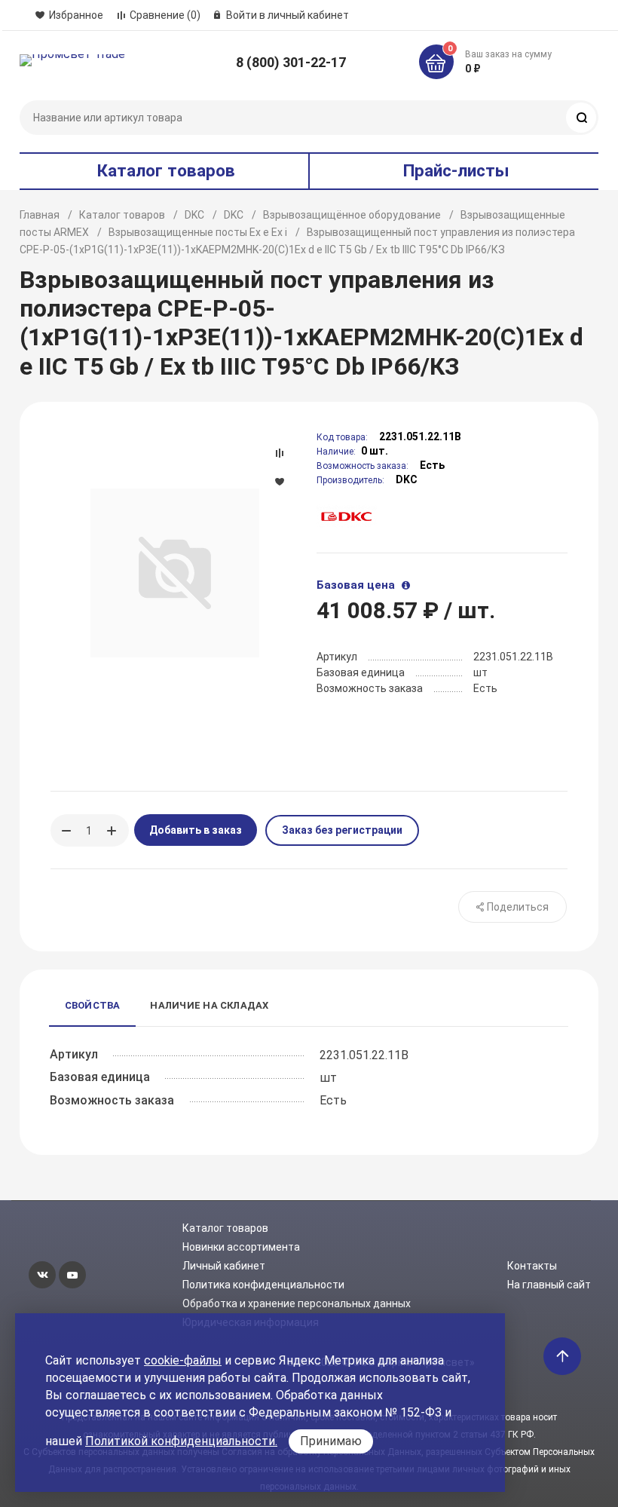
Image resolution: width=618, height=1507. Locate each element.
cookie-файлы (183, 1360)
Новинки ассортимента (241, 1247)
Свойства (93, 1005)
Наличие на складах (209, 1005)
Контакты (532, 1266)
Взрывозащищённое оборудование (352, 215)
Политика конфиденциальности (263, 1285)
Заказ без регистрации (342, 830)
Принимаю (331, 1441)
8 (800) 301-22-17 (291, 62)
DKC (194, 215)
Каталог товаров (122, 215)
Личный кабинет (223, 1266)
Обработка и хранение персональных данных (296, 1303)
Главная (40, 215)
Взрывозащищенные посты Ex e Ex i (198, 232)
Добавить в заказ (195, 830)
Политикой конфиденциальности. (181, 1441)
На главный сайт (549, 1285)
